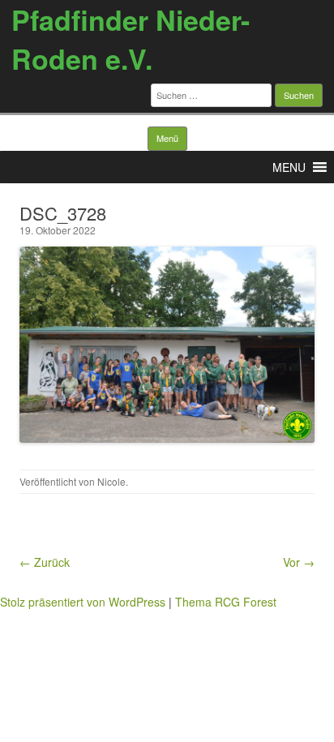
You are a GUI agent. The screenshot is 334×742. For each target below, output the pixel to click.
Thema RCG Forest (225, 602)
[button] (289, 167)
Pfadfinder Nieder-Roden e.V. (130, 39)
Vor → (299, 562)
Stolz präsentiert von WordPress (82, 602)
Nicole (111, 481)
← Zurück (44, 562)
